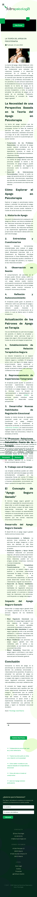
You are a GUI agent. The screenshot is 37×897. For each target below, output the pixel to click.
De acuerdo (6, 457)
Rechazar (18, 457)
